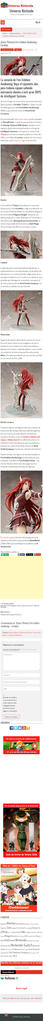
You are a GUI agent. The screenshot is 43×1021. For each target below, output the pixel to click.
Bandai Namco (20, 924)
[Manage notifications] (6, 1015)
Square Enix (4, 953)
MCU (26, 936)
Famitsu (10, 932)
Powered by (5, 975)
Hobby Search (14, 439)
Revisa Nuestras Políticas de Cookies (22, 998)
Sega (26, 949)
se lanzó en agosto (20, 140)
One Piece (10, 949)
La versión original (8, 537)
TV (38, 953)
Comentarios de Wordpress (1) (11, 649)
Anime (11, 923)
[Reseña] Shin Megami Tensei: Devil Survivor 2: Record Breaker (20, 606)
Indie (22, 931)
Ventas (2, 956)
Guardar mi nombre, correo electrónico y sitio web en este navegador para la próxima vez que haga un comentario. (10, 704)
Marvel (13, 936)
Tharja (3, 134)
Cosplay (14, 928)
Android (3, 924)
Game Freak (16, 932)
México (38, 936)
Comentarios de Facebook (29, 649)
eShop (4, 932)
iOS (38, 932)
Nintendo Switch (22, 945)
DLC (39, 928)
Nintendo (21, 940)
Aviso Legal (21, 988)
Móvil (2, 940)
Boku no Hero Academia (33, 924)
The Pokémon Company (19, 952)
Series (30, 949)
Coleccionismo (15, 33)
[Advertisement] (21, 577)
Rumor (23, 949)
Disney (35, 927)
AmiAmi (26, 436)
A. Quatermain (29, 50)
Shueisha (36, 949)
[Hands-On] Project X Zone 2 (11, 615)
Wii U (15, 955)
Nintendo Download (33, 941)
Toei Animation (33, 953)
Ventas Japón (9, 956)
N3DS (7, 940)
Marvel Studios (20, 936)
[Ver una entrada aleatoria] (39, 22)
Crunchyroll (20, 928)
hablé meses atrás (21, 119)
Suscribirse (8, 972)
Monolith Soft (32, 936)
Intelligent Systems (31, 932)
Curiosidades (28, 928)
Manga (7, 935)
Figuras (17, 50)
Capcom (4, 928)
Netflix (12, 940)
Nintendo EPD (6, 945)
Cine (9, 927)
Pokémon (16, 949)
